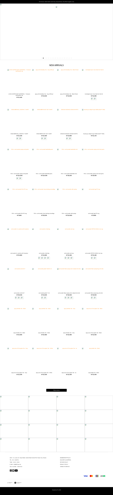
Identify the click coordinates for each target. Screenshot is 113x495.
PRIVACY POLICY (64, 464)
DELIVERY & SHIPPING (65, 460)
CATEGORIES (43, 11)
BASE (81, 11)
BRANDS (52, 11)
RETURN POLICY (64, 462)
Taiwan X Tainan (69, 11)
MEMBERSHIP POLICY (65, 457)
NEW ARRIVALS (34, 11)
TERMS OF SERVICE (65, 466)
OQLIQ (60, 11)
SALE (76, 11)
